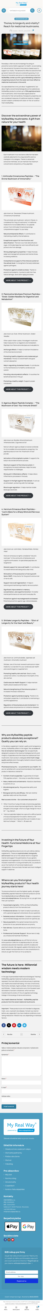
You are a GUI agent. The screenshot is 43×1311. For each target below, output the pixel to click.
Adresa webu (6, 1096)
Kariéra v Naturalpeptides (15, 1189)
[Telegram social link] (24, 1025)
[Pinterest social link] (14, 1025)
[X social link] (9, 1025)
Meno (4, 1079)
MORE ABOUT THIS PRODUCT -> (18, 280)
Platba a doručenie (12, 1156)
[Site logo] (21, 3)
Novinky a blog (10, 1178)
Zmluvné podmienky (21, 1303)
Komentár (5, 1054)
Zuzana (14, 31)
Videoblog (9, 1164)
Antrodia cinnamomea (32, 984)
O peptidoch (10, 1186)
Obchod (8, 1160)
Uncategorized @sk (21, 19)
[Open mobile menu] (4, 10)
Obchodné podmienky (13, 1153)
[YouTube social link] (12, 1239)
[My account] (39, 10)
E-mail (4, 1087)
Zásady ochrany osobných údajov (18, 1149)
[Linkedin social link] (19, 1025)
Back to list (21, 1034)
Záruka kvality (10, 1182)
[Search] (32, 10)
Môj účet (8, 1174)
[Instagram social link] (9, 1239)
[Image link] (21, 1127)
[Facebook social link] (4, 1025)
